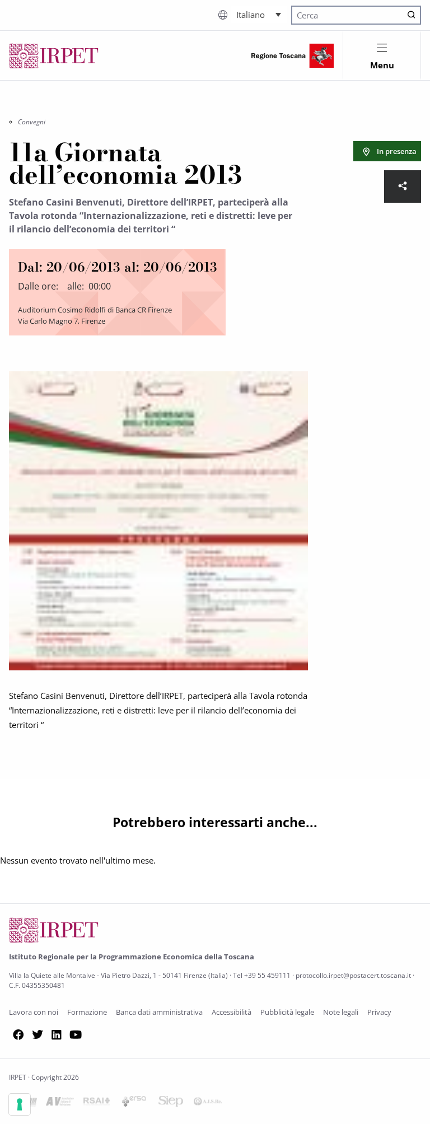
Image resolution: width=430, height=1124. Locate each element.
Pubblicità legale (287, 1012)
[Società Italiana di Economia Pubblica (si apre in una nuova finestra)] (171, 1103)
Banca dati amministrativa (159, 1012)
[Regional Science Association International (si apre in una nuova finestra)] (97, 1103)
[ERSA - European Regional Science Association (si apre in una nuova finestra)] (134, 1103)
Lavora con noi (33, 1012)
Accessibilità (231, 1012)
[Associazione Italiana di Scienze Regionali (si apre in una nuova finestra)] (208, 1103)
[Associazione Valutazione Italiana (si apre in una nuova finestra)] (60, 1103)
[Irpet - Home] (54, 55)
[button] (259, 14)
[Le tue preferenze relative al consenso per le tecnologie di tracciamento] (19, 1104)
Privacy (379, 1012)
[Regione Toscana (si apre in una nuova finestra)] (292, 55)
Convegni (31, 122)
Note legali (340, 1012)
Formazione (87, 1012)
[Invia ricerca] (411, 15)
